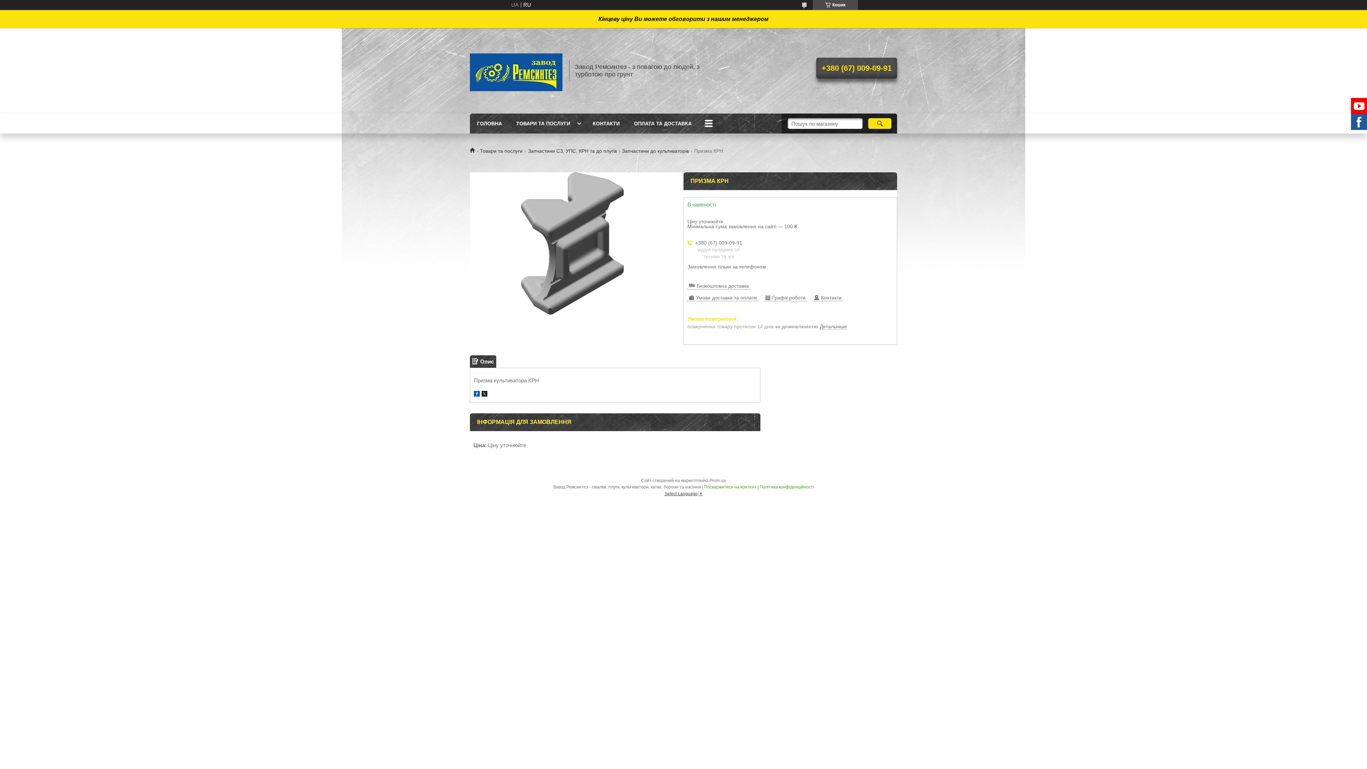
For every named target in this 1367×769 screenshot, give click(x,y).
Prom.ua (717, 480)
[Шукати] (879, 123)
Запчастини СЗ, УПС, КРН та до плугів (572, 151)
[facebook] (477, 395)
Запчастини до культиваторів (655, 151)
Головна (489, 123)
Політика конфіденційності (787, 487)
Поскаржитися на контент (730, 487)
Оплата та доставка (663, 123)
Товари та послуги (543, 123)
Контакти (606, 123)
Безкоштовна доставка (723, 286)
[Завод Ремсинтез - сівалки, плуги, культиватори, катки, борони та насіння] (516, 70)
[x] (484, 395)
